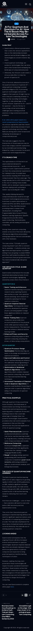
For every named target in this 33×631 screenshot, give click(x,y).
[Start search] (30, 4)
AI (16, 23)
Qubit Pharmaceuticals (13, 431)
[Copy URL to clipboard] (29, 595)
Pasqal (6, 455)
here (12, 587)
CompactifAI (16, 446)
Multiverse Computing (12, 443)
